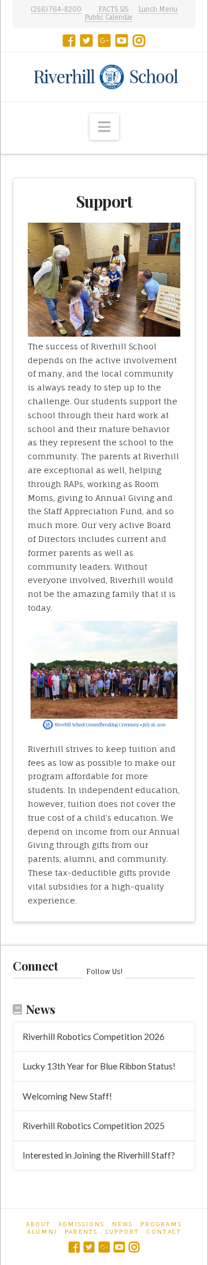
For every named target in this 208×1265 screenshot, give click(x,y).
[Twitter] (86, 40)
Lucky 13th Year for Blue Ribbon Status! (99, 1066)
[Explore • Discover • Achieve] (104, 76)
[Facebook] (69, 40)
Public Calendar (108, 17)
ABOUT (38, 1223)
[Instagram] (139, 40)
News (122, 1223)
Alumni (42, 1231)
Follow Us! (104, 971)
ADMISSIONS (81, 1223)
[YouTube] (122, 40)
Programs (161, 1223)
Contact (164, 1231)
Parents (81, 1231)
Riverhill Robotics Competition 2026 (94, 1036)
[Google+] (104, 40)
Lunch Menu (158, 9)
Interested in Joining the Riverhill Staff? (99, 1155)
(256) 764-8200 (56, 9)
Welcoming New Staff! (67, 1096)
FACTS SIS (113, 9)
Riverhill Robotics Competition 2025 (94, 1125)
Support (122, 1231)
